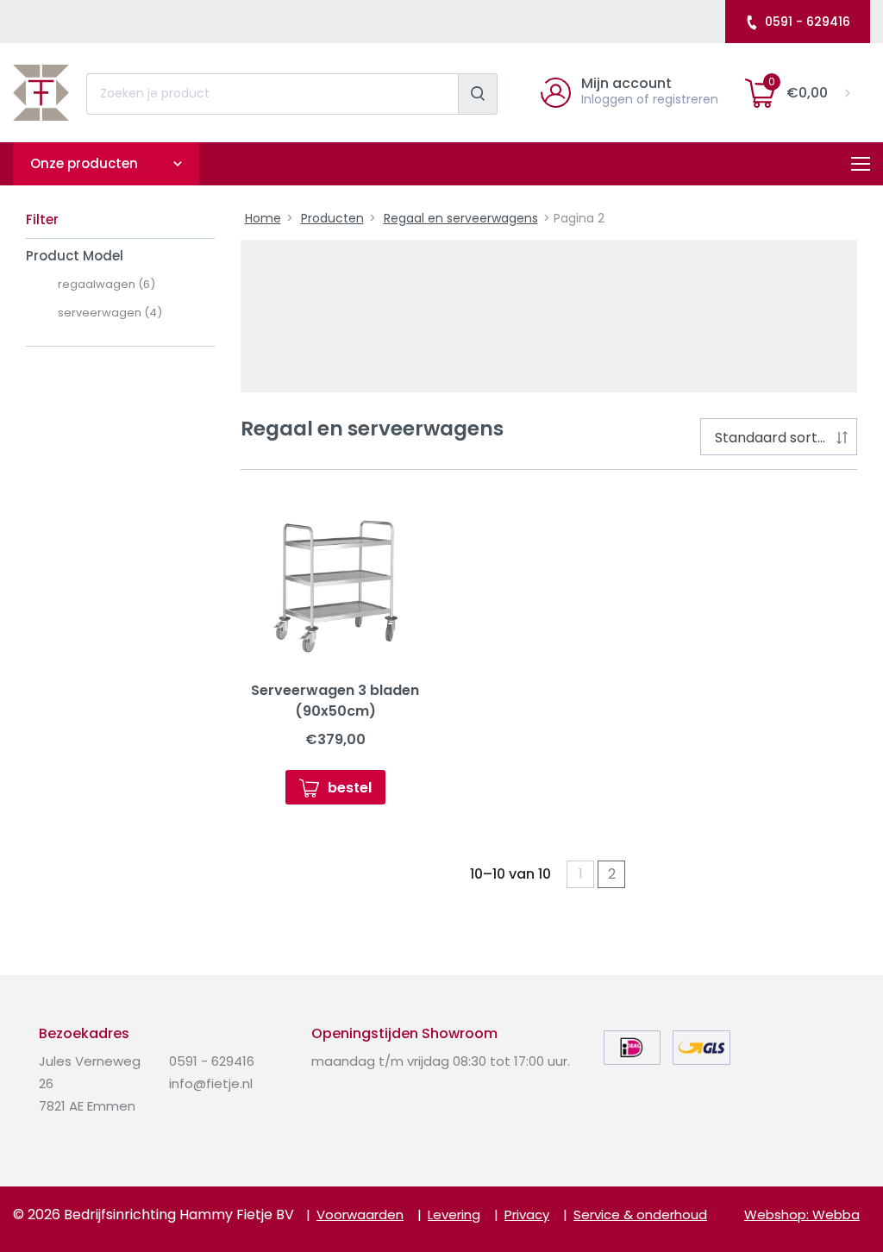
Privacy (526, 1214)
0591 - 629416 (807, 21)
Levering (454, 1214)
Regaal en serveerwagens (461, 218)
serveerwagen (110, 312)
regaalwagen (106, 284)
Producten (332, 218)
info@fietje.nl (211, 1083)
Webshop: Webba (802, 1214)
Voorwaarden (360, 1214)
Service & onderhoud (640, 1214)
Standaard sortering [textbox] (782, 438)
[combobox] (778, 436)
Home (263, 218)
